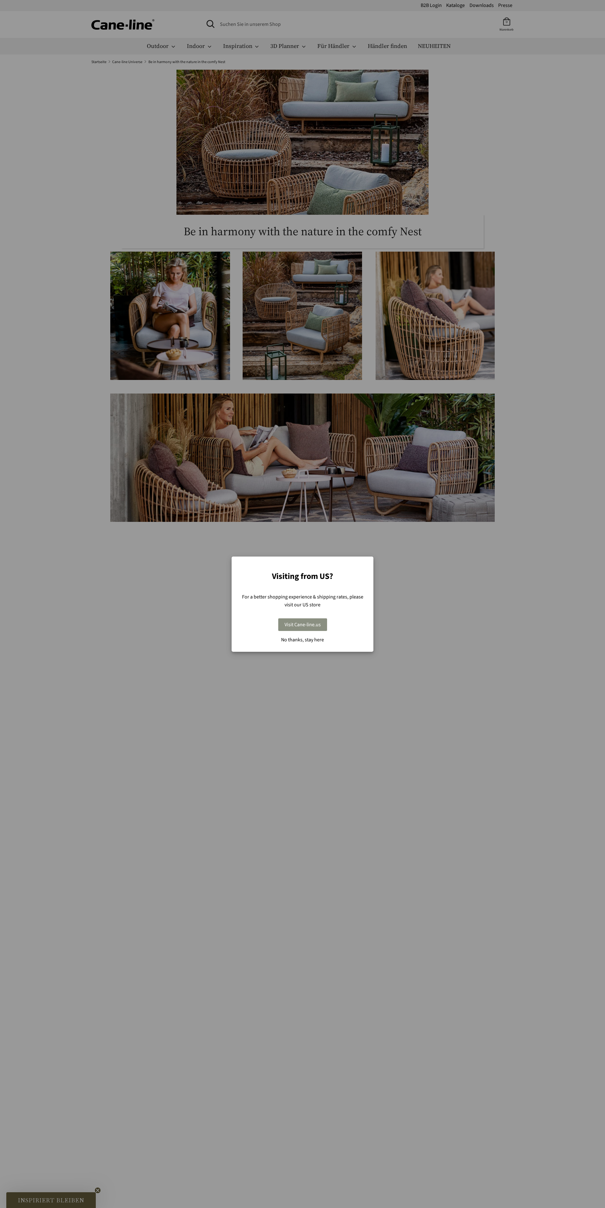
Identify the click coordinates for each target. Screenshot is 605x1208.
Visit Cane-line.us (303, 624)
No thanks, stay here (302, 639)
